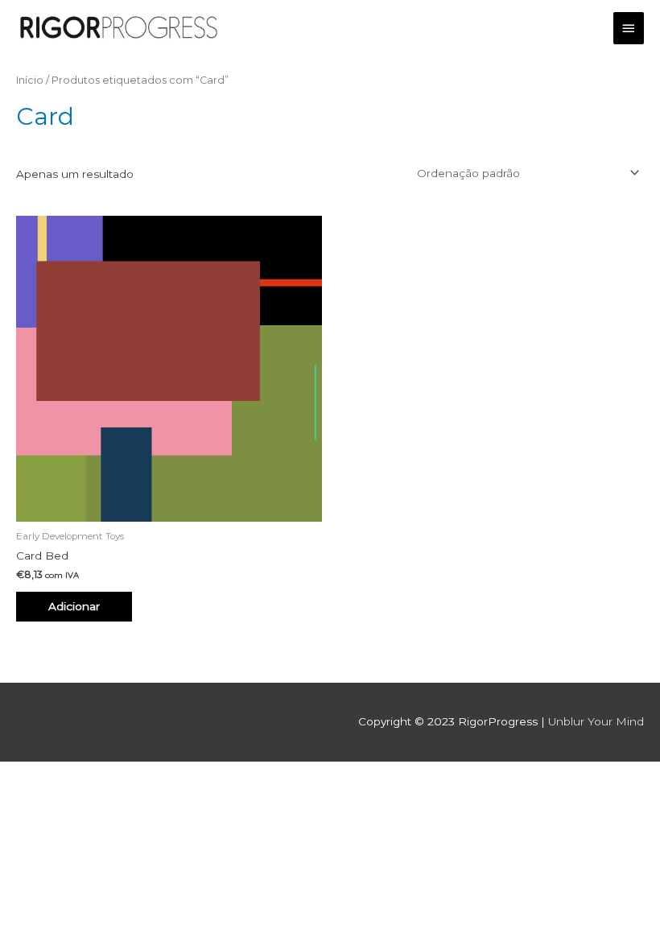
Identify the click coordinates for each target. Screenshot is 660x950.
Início (29, 80)
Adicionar (74, 606)
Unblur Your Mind (596, 721)
